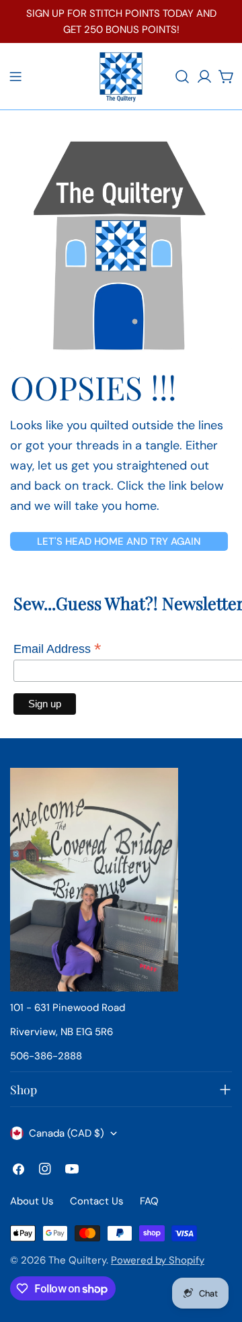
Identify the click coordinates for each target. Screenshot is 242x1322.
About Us (32, 1201)
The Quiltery (77, 1260)
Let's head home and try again (119, 541)
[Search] (182, 76)
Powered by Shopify (157, 1260)
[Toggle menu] (15, 76)
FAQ (149, 1201)
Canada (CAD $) (66, 1133)
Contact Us (97, 1201)
